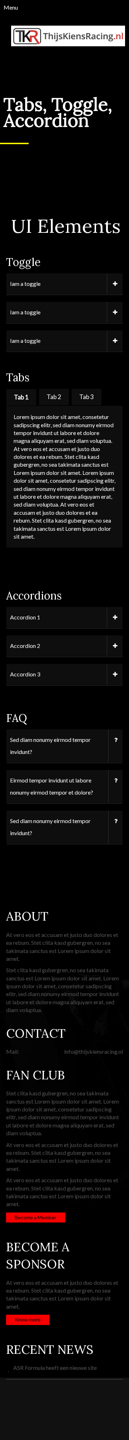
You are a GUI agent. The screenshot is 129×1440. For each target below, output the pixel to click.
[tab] (21, 396)
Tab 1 (21, 397)
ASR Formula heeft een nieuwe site (55, 1367)
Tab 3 (86, 396)
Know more (27, 1319)
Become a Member (35, 1217)
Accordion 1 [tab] (25, 617)
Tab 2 (54, 396)
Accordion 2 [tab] (25, 645)
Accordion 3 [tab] (25, 674)
